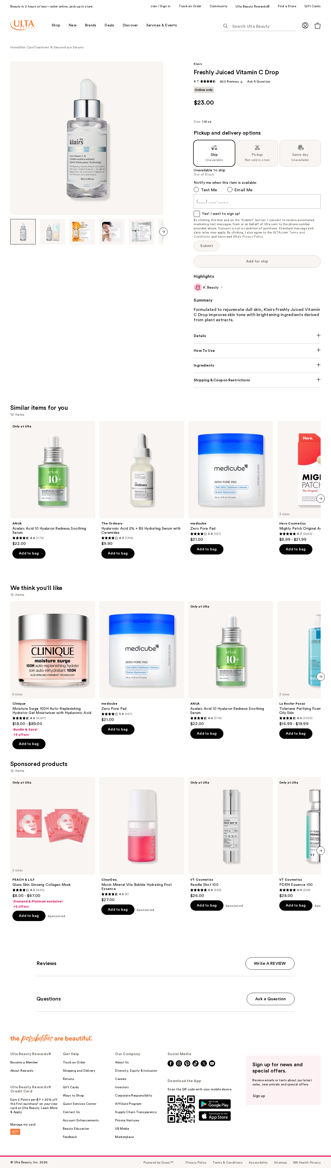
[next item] (163, 232)
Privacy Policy (252, 236)
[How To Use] (257, 351)
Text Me (209, 190)
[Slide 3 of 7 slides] (82, 231)
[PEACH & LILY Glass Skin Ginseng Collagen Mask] (52, 843)
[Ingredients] (257, 365)
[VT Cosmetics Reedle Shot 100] (230, 837)
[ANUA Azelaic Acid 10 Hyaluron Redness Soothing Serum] (52, 483)
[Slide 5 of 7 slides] (141, 231)
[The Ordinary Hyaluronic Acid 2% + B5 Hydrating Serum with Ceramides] (141, 483)
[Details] (257, 336)
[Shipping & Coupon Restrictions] (257, 380)
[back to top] (315, 1152)
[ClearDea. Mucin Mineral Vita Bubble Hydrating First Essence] (141, 839)
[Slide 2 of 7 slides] (52, 231)
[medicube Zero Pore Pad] (230, 481)
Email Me (243, 190)
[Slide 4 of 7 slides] (112, 231)
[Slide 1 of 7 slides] (23, 231)
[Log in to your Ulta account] (305, 25)
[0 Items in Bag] (317, 25)
